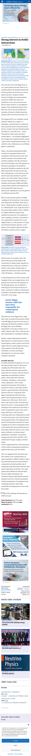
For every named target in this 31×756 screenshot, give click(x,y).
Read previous (5, 586)
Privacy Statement (18, 754)
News (21, 646)
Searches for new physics (9, 37)
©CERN (3, 719)
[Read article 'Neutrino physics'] (15, 663)
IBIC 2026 (4, 694)
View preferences (15, 750)
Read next (26, 586)
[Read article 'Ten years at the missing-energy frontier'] (15, 612)
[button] (28, 725)
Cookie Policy (11, 754)
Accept (15, 741)
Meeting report (24, 37)
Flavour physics (20, 589)
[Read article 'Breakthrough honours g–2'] (15, 637)
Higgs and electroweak (5, 589)
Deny (15, 745)
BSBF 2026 (4, 701)
